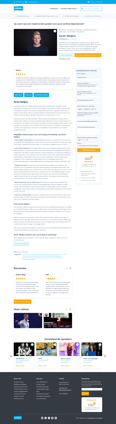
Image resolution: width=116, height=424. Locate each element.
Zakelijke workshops (20, 384)
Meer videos (18, 95)
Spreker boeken (19, 382)
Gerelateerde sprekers (41, 95)
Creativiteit (47, 258)
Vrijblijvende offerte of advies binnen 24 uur (47, 16)
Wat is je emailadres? (83, 83)
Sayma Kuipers (66, 358)
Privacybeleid (98, 418)
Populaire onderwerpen (68, 8)
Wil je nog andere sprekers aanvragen (87, 137)
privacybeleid (94, 145)
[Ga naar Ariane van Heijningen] (91, 349)
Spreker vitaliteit (19, 396)
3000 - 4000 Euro (72, 39)
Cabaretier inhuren (20, 394)
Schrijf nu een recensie (22, 301)
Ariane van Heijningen (90, 358)
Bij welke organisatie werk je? (85, 100)
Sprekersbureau (19, 398)
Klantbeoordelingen (42, 386)
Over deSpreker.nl (42, 382)
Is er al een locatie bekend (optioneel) (87, 121)
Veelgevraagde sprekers (28, 259)
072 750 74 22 (63, 388)
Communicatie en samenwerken (36, 254)
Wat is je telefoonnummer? (84, 91)
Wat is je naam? (82, 77)
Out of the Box (71, 32)
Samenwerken (50, 254)
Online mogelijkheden (21, 391)
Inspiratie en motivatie (60, 254)
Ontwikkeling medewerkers (74, 30)
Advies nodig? (40, 384)
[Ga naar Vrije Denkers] (24, 349)
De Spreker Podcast (42, 394)
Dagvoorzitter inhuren (21, 386)
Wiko (40, 358)
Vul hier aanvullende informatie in (86, 127)
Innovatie (33, 256)
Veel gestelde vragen (42, 389)
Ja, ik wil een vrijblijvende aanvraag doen (88, 55)
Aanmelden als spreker (43, 396)
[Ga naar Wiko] (46, 349)
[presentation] (70, 268)
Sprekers (63, 30)
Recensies (28, 95)
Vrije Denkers (20, 358)
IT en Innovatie (26, 256)
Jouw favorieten (41, 398)
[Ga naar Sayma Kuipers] (69, 349)
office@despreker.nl (65, 390)
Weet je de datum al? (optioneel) (86, 106)
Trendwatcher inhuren (21, 389)
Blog (37, 391)
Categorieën (54, 8)
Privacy (79, 143)
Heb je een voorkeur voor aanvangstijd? (87, 112)
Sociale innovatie (41, 256)
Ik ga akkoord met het (88, 145)
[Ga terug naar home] (18, 8)
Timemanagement (43, 360)
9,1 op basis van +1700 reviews (92, 16)
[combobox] (92, 9)
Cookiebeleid (90, 418)
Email (51, 258)
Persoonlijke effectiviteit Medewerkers (32, 258)
